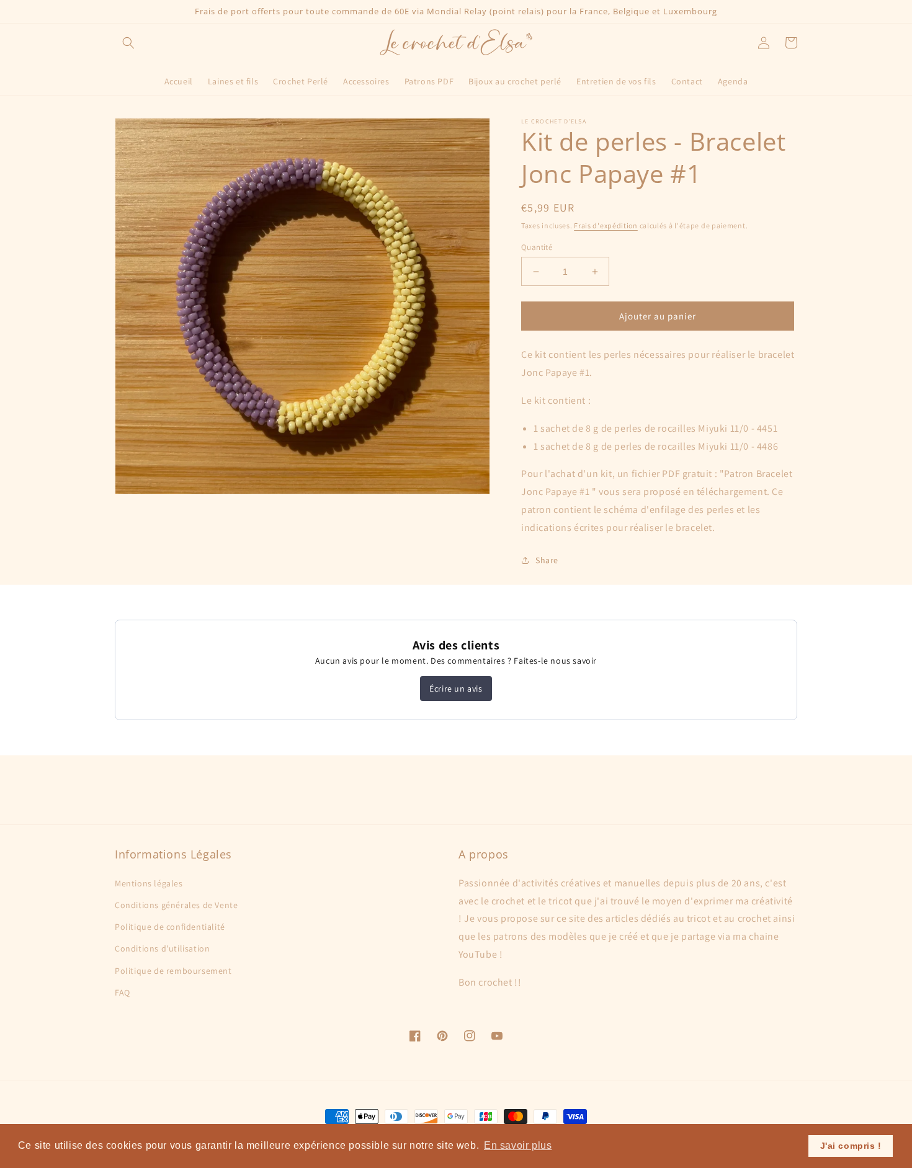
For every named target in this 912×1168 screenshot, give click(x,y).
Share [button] (546, 560)
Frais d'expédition (606, 225)
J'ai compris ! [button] (851, 1146)
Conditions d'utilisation (162, 948)
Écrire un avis (455, 688)
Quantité (536, 247)
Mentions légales (149, 883)
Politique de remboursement (173, 970)
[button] (128, 42)
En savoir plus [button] (518, 1145)
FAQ (122, 992)
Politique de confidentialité (170, 926)
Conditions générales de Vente (176, 905)
